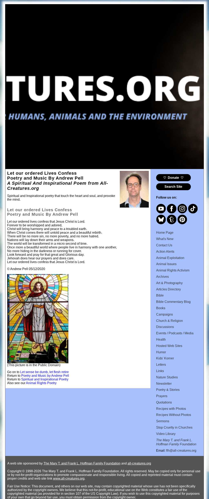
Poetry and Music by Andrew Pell (45, 375)
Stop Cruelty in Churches (174, 427)
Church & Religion (169, 320)
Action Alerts (165, 251)
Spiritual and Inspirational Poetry (44, 379)
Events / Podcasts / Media (174, 333)
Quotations (164, 402)
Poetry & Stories (168, 389)
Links (160, 371)
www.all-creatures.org (68, 478)
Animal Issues (166, 264)
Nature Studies (167, 377)
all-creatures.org (139, 463)
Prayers (161, 396)
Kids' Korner (165, 358)
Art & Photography (169, 283)
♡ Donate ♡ (173, 177)
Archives (162, 276)
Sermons (162, 421)
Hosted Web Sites (169, 346)
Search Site (173, 186)
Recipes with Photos (171, 408)
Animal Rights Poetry (41, 383)
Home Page (164, 232)
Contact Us (164, 245)
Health (161, 339)
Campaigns (164, 314)
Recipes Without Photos (173, 415)
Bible (160, 295)
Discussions (165, 327)
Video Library (166, 434)
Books (160, 308)
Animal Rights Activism (172, 270)
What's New (164, 239)
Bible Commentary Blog (173, 301)
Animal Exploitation (170, 258)
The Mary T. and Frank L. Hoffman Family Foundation (81, 463)
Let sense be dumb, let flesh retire (44, 372)
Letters (161, 364)
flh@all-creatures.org (181, 450)
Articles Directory (168, 289)
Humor (161, 352)
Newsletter (164, 383)
